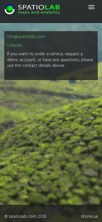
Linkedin (14, 45)
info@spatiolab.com (26, 37)
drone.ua (89, 216)
